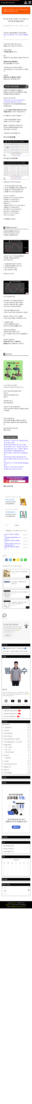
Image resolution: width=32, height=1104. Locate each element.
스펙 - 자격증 (15, 530)
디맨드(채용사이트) (8, 851)
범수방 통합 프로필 (8, 845)
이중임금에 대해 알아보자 (11, 710)
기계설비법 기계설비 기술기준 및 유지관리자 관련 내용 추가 (12, 544)
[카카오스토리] (18, 560)
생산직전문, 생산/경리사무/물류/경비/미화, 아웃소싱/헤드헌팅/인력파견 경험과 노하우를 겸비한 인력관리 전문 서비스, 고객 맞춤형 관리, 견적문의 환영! (10, 515)
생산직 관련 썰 (16, 736)
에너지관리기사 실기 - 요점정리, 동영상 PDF (16, 446)
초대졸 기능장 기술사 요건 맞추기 (13, 469)
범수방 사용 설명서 (8, 848)
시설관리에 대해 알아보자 (11, 713)
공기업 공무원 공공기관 (16, 764)
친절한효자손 (14, 906)
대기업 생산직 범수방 (8, 2)
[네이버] (21, 560)
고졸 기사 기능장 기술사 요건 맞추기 (14, 467)
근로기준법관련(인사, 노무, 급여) (16, 742)
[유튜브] (12, 701)
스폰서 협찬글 (16, 772)
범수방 (14, 903)
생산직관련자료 (16, 733)
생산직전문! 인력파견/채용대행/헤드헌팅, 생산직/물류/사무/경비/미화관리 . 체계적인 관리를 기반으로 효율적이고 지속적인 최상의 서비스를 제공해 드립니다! (10, 503)
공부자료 (16, 755)
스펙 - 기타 (16, 749)
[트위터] (10, 560)
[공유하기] (9, 525)
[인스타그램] (6, 701)
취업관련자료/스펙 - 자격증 (11, 25)
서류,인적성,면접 (16, 752)
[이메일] (26, 701)
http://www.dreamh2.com (11, 497)
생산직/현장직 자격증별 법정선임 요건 (14, 451)
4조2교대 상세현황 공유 (11, 716)
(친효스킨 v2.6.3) (21, 906)
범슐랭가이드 (16, 767)
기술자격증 (16, 757)
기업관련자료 (16, 727)
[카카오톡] (14, 560)
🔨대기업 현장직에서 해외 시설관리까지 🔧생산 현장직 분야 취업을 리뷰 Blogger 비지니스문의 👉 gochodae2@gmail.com (12, 629)
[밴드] (25, 560)
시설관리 (16, 761)
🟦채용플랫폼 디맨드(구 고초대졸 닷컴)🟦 (14, 648)
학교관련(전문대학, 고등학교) (16, 739)
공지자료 (16, 730)
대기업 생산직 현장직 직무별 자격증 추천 (15, 457)
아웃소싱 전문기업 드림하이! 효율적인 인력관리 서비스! (10, 499)
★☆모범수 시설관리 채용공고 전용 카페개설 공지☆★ (16, 651)
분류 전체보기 (15, 724)
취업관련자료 (9, 530)
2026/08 (16, 860)
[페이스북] (6, 560)
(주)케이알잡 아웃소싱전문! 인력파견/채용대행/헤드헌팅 (10, 512)
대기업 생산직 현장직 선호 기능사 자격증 (15, 444)
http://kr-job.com (9, 509)
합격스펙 (16, 769)
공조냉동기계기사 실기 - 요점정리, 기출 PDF (16, 449)
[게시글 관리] (11, 525)
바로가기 (20, 11)
